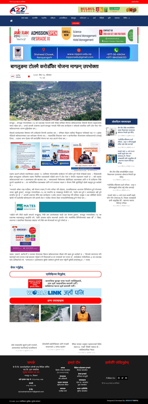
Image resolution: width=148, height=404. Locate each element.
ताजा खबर (24, 18)
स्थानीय (43, 18)
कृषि (109, 18)
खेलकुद (73, 18)
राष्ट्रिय (52, 18)
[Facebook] (119, 378)
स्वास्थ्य (117, 18)
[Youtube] (126, 378)
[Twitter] (122, 378)
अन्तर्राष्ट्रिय (63, 18)
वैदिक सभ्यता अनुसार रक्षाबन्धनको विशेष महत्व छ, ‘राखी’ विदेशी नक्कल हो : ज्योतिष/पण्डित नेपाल (86, 347)
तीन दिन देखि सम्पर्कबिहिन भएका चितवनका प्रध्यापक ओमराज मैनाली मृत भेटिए (121, 174)
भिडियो (102, 18)
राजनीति (34, 18)
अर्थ (94, 18)
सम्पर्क (31, 362)
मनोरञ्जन (83, 18)
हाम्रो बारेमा (135, 2)
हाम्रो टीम (74, 362)
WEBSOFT (132, 400)
